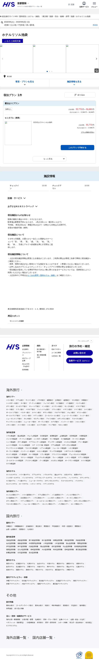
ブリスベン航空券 (31, 460)
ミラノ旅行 (20, 409)
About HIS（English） (26, 365)
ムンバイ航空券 (11, 445)
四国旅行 (22, 529)
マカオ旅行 (75, 400)
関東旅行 (47, 526)
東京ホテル (10, 563)
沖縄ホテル (70, 570)
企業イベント (63, 619)
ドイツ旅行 (78, 409)
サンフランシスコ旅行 (14, 422)
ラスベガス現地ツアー (13, 504)
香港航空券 (54, 436)
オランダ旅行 (47, 412)
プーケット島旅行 (35, 403)
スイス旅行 (88, 409)
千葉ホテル (51, 563)
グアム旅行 (20, 400)
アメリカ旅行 (50, 419)
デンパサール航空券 (55, 442)
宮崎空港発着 (69, 549)
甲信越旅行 (56, 526)
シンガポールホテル (13, 478)
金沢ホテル (10, 567)
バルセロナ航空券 (12, 457)
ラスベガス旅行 (77, 419)
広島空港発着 (33, 546)
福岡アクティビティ (44, 584)
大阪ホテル (41, 567)
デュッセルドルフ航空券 (77, 454)
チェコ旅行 (71, 412)
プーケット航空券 (25, 439)
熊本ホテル (39, 570)
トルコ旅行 (31, 425)
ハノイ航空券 (10, 442)
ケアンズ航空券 (83, 457)
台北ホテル (68, 474)
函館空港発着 (57, 540)
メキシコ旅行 (10, 425)
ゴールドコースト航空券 (14, 460)
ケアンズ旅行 (38, 416)
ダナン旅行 (10, 406)
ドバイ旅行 (21, 425)
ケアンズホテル (48, 484)
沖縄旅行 (9, 526)
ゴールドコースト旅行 (52, 416)
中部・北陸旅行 (67, 526)
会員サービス (84, 6)
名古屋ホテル (20, 567)
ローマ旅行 (10, 409)
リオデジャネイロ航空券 (72, 451)
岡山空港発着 (45, 546)
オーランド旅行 (43, 422)
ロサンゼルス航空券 (69, 445)
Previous (3, 59)
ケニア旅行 (52, 425)
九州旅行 (30, 529)
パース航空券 (44, 460)
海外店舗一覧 (16, 637)
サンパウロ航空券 (56, 451)
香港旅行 (66, 400)
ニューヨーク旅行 (30, 422)
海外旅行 (13, 389)
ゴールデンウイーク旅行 (24, 605)
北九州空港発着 (23, 549)
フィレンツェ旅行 (43, 409)
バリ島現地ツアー (58, 495)
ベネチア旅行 (30, 409)
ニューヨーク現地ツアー (31, 504)
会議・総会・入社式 (77, 619)
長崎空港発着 (35, 549)
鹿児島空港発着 (81, 549)
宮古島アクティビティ (46, 581)
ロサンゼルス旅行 (63, 419)
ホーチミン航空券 (78, 439)
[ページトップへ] (91, 340)
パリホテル (79, 481)
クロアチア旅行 (59, 412)
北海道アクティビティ (63, 581)
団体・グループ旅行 (50, 619)
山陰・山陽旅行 (11, 529)
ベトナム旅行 (80, 403)
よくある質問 (56, 352)
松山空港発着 (67, 546)
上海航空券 (63, 436)
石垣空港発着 (22, 553)
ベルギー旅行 (25, 412)
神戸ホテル (51, 567)
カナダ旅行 (55, 422)
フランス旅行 (56, 409)
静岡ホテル (70, 563)
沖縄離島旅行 (19, 526)
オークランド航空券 (72, 460)
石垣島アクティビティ (29, 581)
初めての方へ (56, 349)
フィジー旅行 (84, 416)
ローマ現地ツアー (77, 504)
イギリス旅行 (67, 409)
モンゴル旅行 (69, 406)
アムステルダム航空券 (42, 457)
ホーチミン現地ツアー (74, 498)
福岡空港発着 (10, 549)
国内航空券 (10, 536)
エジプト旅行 (41, 425)
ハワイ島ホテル (24, 474)
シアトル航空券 (45, 448)
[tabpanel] (16, 58)
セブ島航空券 (65, 439)
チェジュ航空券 (32, 436)
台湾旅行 (58, 400)
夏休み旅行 (39, 605)
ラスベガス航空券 (31, 448)
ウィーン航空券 (57, 457)
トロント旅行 (80, 422)
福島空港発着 (22, 543)
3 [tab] (51, 71)
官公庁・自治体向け (76, 622)
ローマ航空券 (33, 454)
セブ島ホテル (10, 481)
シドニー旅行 (26, 416)
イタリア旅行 (80, 406)
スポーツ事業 (62, 622)
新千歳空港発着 (34, 540)
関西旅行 (78, 526)
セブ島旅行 (60, 403)
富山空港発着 (70, 543)
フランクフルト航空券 (59, 454)
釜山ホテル (58, 474)
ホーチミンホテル (60, 478)
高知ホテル (10, 570)
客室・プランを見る (24, 81)
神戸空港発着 (22, 546)
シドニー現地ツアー (65, 501)
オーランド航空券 (12, 451)
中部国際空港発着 (35, 543)
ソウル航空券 (10, 436)
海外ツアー (10, 396)
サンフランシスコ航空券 (14, 448)
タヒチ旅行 (27, 419)
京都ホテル (31, 567)
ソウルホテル (47, 474)
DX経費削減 (31, 622)
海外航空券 (10, 432)
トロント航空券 (42, 451)
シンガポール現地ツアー (56, 498)
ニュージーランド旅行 (70, 416)
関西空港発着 (82, 543)
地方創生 (88, 622)
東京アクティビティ (80, 581)
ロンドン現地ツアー (49, 504)
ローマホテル (23, 484)
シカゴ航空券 (73, 448)
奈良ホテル (60, 567)
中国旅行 (84, 400)
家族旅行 (66, 605)
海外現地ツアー (12, 491)
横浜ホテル (60, 563)
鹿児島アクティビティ (60, 584)
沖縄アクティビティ (13, 581)
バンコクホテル (27, 478)
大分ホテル (49, 570)
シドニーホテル (35, 484)
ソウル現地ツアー (39, 498)
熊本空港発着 (57, 549)
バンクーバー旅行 (67, 422)
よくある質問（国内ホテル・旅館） (42, 275)
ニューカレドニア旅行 (14, 419)
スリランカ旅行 (57, 406)
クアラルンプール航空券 (37, 442)
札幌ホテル (31, 563)
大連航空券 (83, 436)
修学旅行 (40, 622)
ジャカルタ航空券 (70, 442)
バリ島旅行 (70, 403)
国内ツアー (10, 522)
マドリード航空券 (27, 457)
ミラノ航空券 (45, 454)
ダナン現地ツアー (12, 501)
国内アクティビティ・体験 (16, 577)
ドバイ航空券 (85, 460)
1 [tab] (47, 71)
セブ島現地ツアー (12, 498)
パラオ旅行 (41, 400)
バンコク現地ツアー (73, 495)
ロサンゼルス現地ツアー (82, 501)
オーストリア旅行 (12, 412)
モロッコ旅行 (63, 425)
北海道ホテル (20, 563)
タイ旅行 (24, 403)
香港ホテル (78, 474)
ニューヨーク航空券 (59, 448)
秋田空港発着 (80, 540)
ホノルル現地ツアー (13, 495)
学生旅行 (74, 605)
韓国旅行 (50, 400)
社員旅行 (38, 619)
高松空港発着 (56, 546)
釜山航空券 (21, 436)
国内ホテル (10, 560)
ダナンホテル (84, 478)
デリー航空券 (83, 442)
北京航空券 (73, 436)
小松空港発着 (59, 543)
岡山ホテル (70, 567)
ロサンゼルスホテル (52, 481)
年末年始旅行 (56, 605)
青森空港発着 (69, 540)
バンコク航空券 (11, 439)
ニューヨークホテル (36, 481)
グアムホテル (36, 474)
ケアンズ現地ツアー (27, 501)
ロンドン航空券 (11, 454)
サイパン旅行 (30, 400)
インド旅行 (46, 406)
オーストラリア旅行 (13, 416)
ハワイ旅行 (10, 400)
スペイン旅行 (36, 412)
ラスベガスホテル (67, 481)
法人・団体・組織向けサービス (18, 616)
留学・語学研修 (50, 622)
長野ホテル (80, 563)
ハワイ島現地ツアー (29, 495)
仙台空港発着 (10, 543)
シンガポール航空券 (41, 439)
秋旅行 (47, 605)
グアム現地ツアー (44, 495)
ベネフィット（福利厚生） (15, 622)
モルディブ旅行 (39, 419)
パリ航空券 (23, 454)
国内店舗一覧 (42, 637)
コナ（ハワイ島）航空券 (40, 445)
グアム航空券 (55, 445)
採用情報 (25, 369)
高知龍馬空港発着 (80, 546)
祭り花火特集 (19, 608)
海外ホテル (10, 471)
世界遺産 (9, 608)
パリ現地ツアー (63, 504)
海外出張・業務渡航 (13, 619)
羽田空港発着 (10, 540)
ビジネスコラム (11, 626)
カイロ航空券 (10, 464)
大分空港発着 (46, 549)
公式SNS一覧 (56, 356)
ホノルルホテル (11, 474)
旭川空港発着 (46, 540)
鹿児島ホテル (59, 570)
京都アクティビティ (13, 584)
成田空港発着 (22, 540)
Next (96, 59)
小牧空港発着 (48, 543)
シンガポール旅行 (12, 403)
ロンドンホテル (11, 484)
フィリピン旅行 (48, 403)
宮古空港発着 (33, 553)
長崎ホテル (30, 570)
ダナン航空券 (22, 442)
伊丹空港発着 (10, 546)
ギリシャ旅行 (81, 412)
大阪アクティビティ (28, 584)
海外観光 (82, 605)
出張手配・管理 (27, 619)
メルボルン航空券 (57, 460)
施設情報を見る (74, 81)
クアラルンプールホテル (43, 478)
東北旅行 (39, 526)
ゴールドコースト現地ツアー (46, 501)
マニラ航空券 (54, 439)
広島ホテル (80, 567)
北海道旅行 (30, 526)
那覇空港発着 (10, 553)
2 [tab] (49, 71)
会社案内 (25, 349)
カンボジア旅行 (21, 406)
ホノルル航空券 (24, 445)
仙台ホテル (41, 563)
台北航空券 (44, 436)
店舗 (72, 4)
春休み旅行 (10, 605)
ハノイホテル (73, 478)
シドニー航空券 (70, 457)
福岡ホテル (20, 570)
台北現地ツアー (25, 498)
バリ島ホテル (22, 481)
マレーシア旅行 (34, 406)
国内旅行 (13, 515)
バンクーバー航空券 (28, 451)
